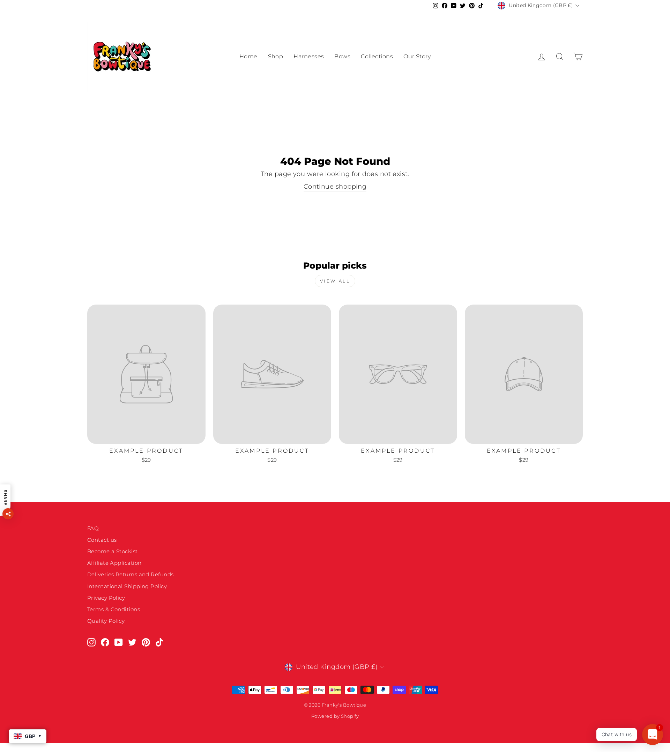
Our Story (417, 56)
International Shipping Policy (127, 586)
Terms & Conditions (113, 609)
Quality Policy (106, 621)
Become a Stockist (112, 551)
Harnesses (308, 56)
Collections (377, 56)
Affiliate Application (114, 563)
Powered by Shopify (335, 716)
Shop (275, 56)
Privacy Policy (106, 597)
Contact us (102, 539)
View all (335, 281)
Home (248, 56)
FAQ (93, 528)
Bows (342, 56)
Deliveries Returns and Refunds (130, 574)
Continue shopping (335, 186)
